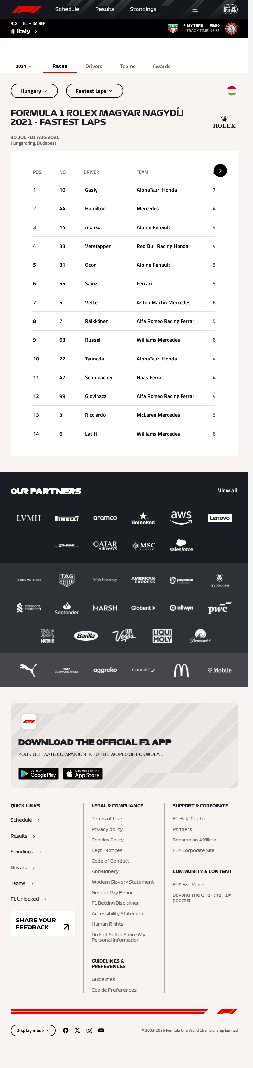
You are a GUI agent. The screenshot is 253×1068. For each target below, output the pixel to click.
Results (104, 9)
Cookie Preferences (114, 990)
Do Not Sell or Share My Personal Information (118, 937)
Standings (143, 9)
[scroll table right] (220, 170)
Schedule (67, 9)
